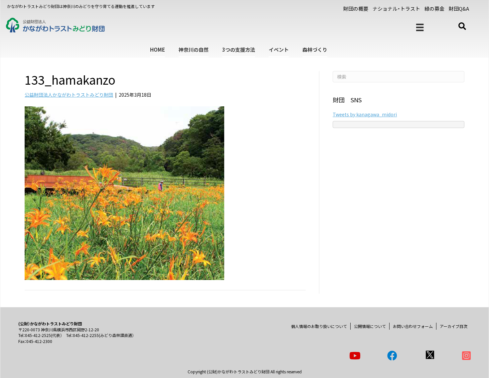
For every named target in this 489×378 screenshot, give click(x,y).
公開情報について (370, 326)
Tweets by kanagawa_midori (365, 114)
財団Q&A (459, 8)
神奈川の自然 (194, 49)
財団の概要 (355, 8)
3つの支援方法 (238, 49)
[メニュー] (419, 27)
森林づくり (314, 49)
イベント (279, 49)
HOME (157, 49)
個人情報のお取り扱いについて (319, 326)
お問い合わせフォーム (413, 326)
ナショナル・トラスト (396, 8)
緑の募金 (434, 8)
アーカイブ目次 (453, 326)
